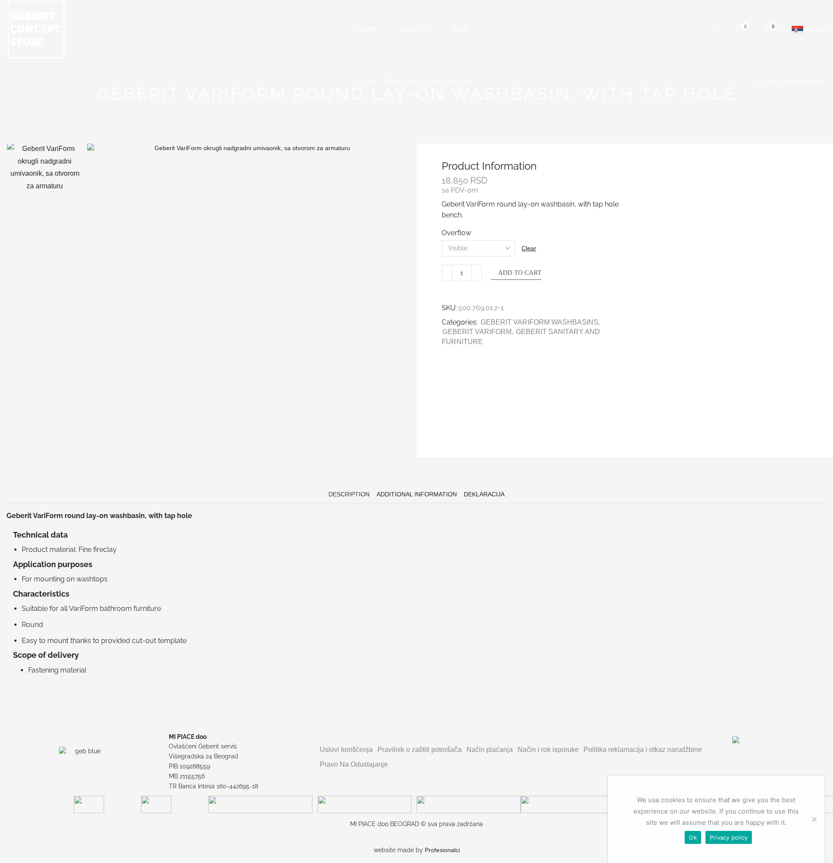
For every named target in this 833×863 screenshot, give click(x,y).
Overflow (456, 233)
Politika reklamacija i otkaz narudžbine (643, 749)
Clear (528, 248)
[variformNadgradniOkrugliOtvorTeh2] (44, 340)
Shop (461, 29)
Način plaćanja (489, 749)
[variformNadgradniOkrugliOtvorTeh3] (44, 420)
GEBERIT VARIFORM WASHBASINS (539, 322)
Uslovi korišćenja (346, 749)
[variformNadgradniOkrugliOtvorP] (44, 180)
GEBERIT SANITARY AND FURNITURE (427, 81)
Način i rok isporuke (548, 749)
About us (414, 29)
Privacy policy (729, 837)
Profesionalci (442, 850)
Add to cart (519, 272)
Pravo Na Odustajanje (354, 764)
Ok (693, 837)
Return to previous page (791, 81)
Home (367, 29)
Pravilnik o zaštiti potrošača (419, 749)
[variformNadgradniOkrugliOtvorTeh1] (44, 261)
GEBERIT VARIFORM (477, 331)
